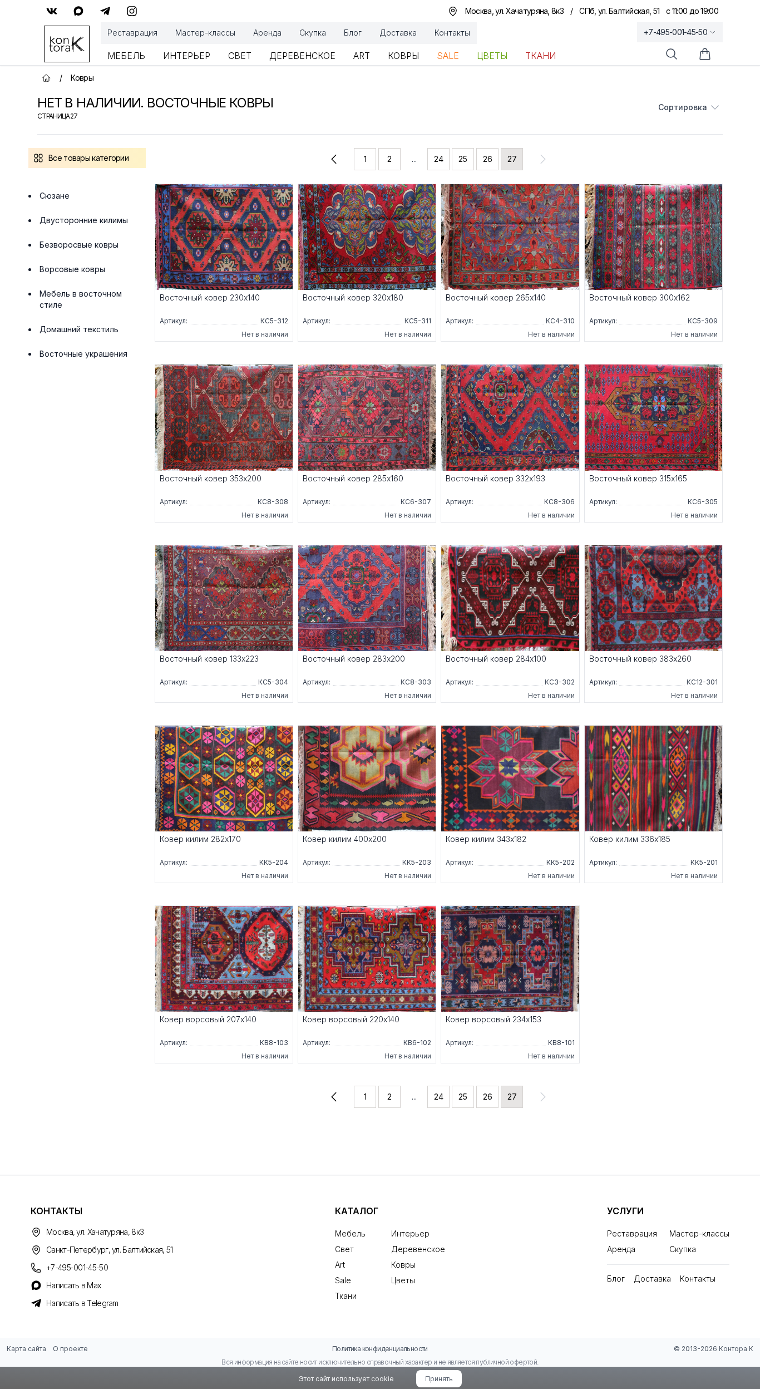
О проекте (70, 1348)
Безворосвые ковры (79, 244)
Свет (239, 55)
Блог (353, 32)
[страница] (334, 159)
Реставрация (132, 32)
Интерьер (186, 55)
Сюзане (55, 195)
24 (438, 159)
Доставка (398, 32)
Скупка (312, 32)
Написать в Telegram (82, 1303)
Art (361, 55)
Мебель (126, 55)
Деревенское (302, 55)
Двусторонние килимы (84, 220)
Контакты (452, 32)
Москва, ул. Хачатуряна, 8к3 (95, 1232)
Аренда (267, 32)
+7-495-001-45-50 (675, 32)
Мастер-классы (205, 32)
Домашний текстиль (79, 329)
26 (487, 159)
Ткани (540, 55)
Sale (448, 55)
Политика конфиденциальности (380, 1348)
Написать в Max (73, 1285)
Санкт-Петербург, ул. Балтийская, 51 (109, 1249)
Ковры (403, 55)
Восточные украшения (83, 353)
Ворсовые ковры (72, 269)
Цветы (492, 55)
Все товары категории (88, 157)
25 (462, 159)
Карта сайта (26, 1348)
